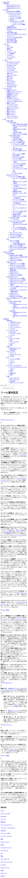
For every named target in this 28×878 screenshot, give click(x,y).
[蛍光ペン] (12, 530)
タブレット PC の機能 (19, 24)
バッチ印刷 (16, 242)
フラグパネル (10, 67)
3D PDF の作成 (17, 132)
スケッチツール (14, 341)
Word (11, 370)
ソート (12, 360)
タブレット (13, 352)
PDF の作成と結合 (12, 32)
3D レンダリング (14, 379)
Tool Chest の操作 (14, 217)
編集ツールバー (11, 103)
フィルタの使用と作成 (19, 227)
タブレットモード (18, 22)
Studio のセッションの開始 (17, 263)
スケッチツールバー (12, 116)
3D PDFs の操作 (17, 139)
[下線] (17, 530)
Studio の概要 (10, 253)
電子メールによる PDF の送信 (18, 247)
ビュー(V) (9, 50)
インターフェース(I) (12, 330)
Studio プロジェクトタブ (16, 281)
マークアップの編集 (18, 199)
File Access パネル (11, 65)
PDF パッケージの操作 (16, 245)
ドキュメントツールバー (14, 99)
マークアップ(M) (14, 338)
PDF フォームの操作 (18, 157)
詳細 (8, 376)
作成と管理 (10, 121)
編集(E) (9, 48)
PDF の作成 (13, 122)
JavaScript (12, 381)
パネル (5, 60)
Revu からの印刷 (14, 240)
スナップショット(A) (16, 232)
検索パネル (10, 76)
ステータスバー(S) (15, 14)
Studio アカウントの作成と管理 (18, 257)
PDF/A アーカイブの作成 (20, 134)
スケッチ (9, 682)
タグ (11, 363)
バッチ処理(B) (11, 53)
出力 (8, 239)
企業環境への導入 (12, 27)
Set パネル (9, 78)
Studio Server (13, 349)
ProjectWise (13, 303)
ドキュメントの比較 (18, 144)
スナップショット (22, 592)
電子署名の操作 (17, 148)
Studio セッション (12, 261)
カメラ (2, 810)
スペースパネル (11, 81)
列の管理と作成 (17, 222)
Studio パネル (10, 83)
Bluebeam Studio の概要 (16, 255)
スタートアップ (5, 867)
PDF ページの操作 (12, 42)
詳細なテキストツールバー (14, 91)
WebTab (12, 19)
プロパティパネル (12, 75)
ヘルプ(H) (9, 58)
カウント (5, 619)
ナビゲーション (14, 325)
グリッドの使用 (17, 212)
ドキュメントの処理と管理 (14, 37)
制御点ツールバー (12, 96)
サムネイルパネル (12, 85)
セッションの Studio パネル (17, 266)
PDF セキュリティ (18, 167)
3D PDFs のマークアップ (17, 237)
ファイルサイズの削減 (19, 163)
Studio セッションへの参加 (17, 265)
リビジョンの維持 (18, 165)
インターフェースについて (14, 13)
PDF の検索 (16, 155)
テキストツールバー (12, 117)
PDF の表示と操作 (12, 40)
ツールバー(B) (8, 88)
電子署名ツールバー (12, 98)
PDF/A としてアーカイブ (17, 382)
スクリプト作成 (17, 173)
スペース (19, 617)
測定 (11, 340)
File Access (13, 332)
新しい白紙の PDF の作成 (20, 124)
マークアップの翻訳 (15, 235)
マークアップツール (13, 749)
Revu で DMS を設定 (15, 301)
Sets (8, 357)
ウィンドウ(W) (11, 57)
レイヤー (12, 335)
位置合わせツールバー (13, 93)
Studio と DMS (8, 252)
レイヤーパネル (11, 68)
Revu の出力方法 (11, 39)
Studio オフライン (15, 258)
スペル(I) (12, 328)
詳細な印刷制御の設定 (19, 244)
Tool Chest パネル (11, 86)
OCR (14, 171)
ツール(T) (9, 55)
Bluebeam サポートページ (14, 8)
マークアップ (10, 419)
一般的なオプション (15, 322)
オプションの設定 (15, 359)
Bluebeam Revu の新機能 (13, 11)
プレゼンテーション (15, 354)
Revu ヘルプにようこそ (13, 4)
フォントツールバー (12, 106)
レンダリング (4, 850)
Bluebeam (6, 3)
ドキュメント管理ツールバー (15, 101)
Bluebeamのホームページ (14, 6)
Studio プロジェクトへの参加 (18, 280)
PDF (5, 119)
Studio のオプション (15, 348)
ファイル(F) (10, 47)
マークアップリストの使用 (17, 221)
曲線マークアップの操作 (20, 216)
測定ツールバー (11, 109)
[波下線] (22, 530)
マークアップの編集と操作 (17, 176)
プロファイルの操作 (15, 18)
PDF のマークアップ (12, 175)
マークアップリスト (12, 71)
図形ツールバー (11, 114)
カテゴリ (12, 362)
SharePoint (12, 311)
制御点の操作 (17, 214)
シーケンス (16, 219)
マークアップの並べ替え (20, 211)
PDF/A (12, 250)
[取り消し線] (6, 532)
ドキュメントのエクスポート (18, 249)
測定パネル (10, 73)
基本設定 (6, 319)
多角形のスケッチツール (15, 688)
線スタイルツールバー (13, 108)
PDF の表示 (16, 137)
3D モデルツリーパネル (13, 62)
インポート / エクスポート (14, 365)
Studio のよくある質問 (16, 260)
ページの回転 (14, 706)
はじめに (6, 9)
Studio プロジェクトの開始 (17, 278)
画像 (11, 374)
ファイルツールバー (12, 104)
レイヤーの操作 (17, 158)
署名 (11, 345)
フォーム (12, 343)
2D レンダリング (14, 378)
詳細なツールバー (12, 90)
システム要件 (10, 26)
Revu (8, 45)
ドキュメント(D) (11, 52)
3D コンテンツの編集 (19, 153)
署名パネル (10, 80)
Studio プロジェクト (12, 276)
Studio (8, 346)
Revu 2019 (6, 2)
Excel (11, 371)
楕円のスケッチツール (14, 710)
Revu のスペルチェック (16, 234)
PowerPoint (13, 373)
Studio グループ (14, 271)
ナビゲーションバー (15, 16)
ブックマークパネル (12, 63)
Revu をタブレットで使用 (17, 21)
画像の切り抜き (17, 191)
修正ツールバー (11, 111)
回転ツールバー (11, 113)
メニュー (6, 44)
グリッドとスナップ (15, 327)
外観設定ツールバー (12, 94)
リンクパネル (10, 70)
